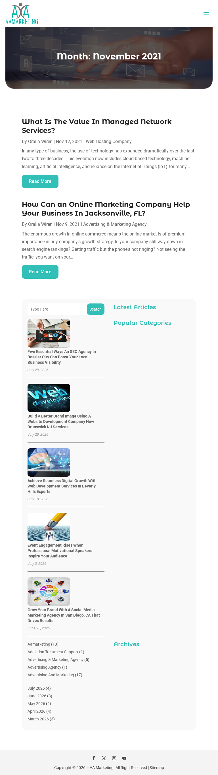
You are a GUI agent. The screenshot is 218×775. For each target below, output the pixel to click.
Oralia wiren (40, 141)
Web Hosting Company (109, 141)
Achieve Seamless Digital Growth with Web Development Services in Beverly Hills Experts (62, 486)
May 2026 (36, 703)
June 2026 (37, 696)
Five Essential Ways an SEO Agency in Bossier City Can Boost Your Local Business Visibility (62, 357)
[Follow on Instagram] (114, 758)
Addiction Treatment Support (53, 652)
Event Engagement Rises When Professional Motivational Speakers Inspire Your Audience (60, 550)
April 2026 (36, 711)
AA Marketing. (102, 767)
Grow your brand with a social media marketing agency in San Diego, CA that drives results (64, 615)
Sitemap (157, 767)
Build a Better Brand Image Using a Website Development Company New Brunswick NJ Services (61, 421)
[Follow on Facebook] (94, 758)
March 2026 (38, 719)
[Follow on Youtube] (124, 758)
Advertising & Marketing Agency (115, 224)
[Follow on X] (104, 758)
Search (95, 309)
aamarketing (39, 644)
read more (40, 181)
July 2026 (36, 688)
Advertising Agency (44, 667)
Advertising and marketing (51, 675)
